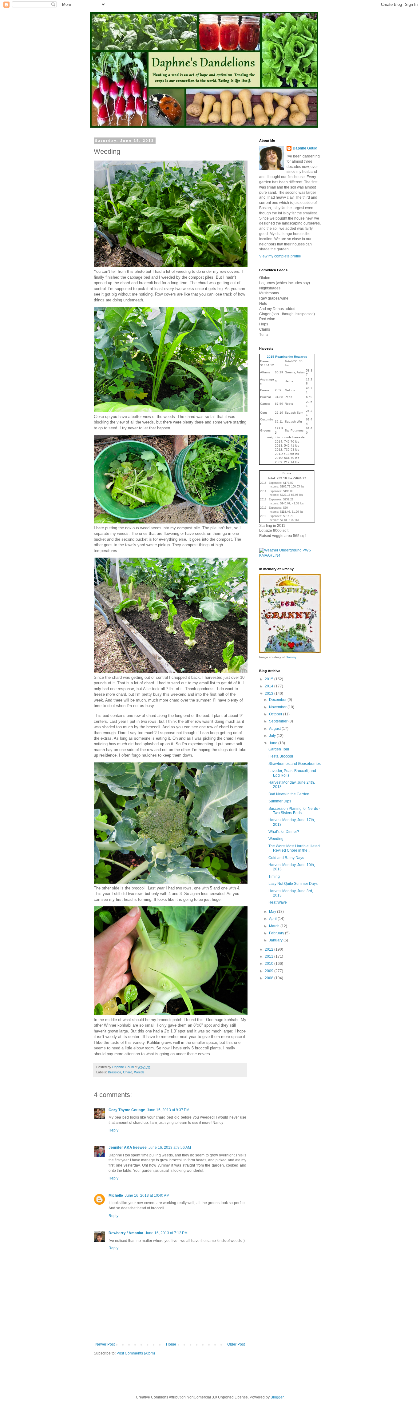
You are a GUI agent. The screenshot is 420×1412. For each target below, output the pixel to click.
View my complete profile (280, 256)
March (274, 926)
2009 (269, 971)
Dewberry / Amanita (126, 1233)
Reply (113, 1130)
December (278, 700)
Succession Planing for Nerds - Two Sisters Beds (294, 810)
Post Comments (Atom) (136, 1353)
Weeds (139, 1072)
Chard (127, 1072)
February (277, 933)
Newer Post (105, 1344)
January (276, 940)
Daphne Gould (305, 148)
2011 (269, 956)
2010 (269, 963)
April (273, 919)
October (276, 714)
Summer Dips (279, 801)
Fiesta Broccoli (280, 756)
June (273, 743)
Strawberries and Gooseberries (294, 764)
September (278, 721)
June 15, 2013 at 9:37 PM (168, 1110)
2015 (269, 679)
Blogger (277, 1397)
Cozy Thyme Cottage (127, 1110)
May (273, 911)
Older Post (236, 1344)
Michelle (116, 1195)
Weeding (275, 839)
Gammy (291, 657)
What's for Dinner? (283, 831)
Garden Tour (278, 749)
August (275, 728)
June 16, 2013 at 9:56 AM (170, 1147)
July (273, 736)
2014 (269, 686)
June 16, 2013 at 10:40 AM (147, 1195)
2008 (269, 978)
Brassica (114, 1072)
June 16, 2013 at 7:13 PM (166, 1233)
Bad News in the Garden (288, 794)
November (278, 707)
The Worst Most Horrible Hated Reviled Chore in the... (294, 848)
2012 (269, 949)
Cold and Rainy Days (286, 858)
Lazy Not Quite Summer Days (293, 883)
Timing (274, 876)
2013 (269, 693)
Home (171, 1344)
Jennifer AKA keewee (128, 1147)
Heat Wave (277, 902)
